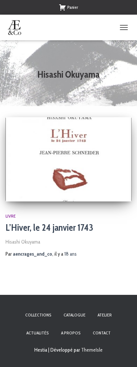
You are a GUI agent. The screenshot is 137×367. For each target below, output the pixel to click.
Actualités (37, 333)
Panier (72, 7)
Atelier (105, 315)
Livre (10, 216)
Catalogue (74, 315)
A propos (71, 333)
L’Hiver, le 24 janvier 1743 (49, 227)
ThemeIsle (92, 349)
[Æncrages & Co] (17, 27)
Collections (38, 315)
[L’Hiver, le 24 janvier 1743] (68, 159)
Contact (102, 333)
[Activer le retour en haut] (122, 352)
